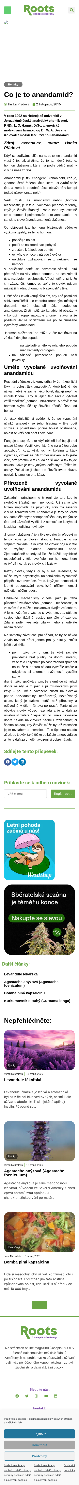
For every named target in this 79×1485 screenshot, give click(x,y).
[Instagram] (39, 1399)
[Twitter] (30, 1399)
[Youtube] (49, 1399)
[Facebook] (20, 1399)
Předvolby (39, 1456)
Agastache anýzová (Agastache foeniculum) (31, 984)
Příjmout (39, 1434)
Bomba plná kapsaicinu (24, 993)
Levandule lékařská (21, 974)
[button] (71, 10)
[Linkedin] (59, 1399)
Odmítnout (39, 1445)
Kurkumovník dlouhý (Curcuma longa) (37, 1001)
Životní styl (14, 1247)
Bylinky (13, 84)
